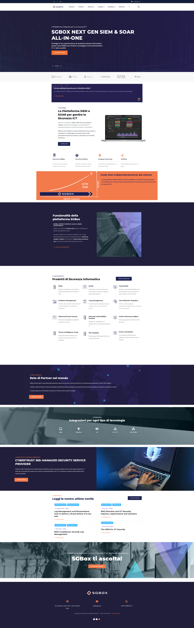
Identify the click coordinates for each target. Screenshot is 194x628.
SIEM (60, 286)
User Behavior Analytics (128, 300)
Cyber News (116, 504)
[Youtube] (60, 1)
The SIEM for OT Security (113, 529)
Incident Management (67, 300)
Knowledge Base (73, 504)
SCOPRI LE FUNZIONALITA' (62, 247)
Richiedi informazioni (97, 566)
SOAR (91, 286)
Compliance (111, 7)
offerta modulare (123, 278)
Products (80, 7)
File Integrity (94, 333)
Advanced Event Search (67, 316)
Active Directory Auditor (128, 316)
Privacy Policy (116, 613)
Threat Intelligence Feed (68, 332)
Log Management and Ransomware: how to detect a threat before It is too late (72, 513)
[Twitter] (97, 619)
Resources (91, 7)
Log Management (96, 300)
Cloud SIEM (123, 286)
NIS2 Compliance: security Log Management (69, 533)
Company (71, 7)
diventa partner (36, 397)
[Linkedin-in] (94, 619)
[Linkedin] (54, 1)
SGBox (67, 508)
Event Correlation (126, 332)
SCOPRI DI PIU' (60, 96)
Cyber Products (60, 504)
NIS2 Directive (106, 504)
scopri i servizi (21, 479)
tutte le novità (134, 498)
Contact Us (122, 7)
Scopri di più (64, 144)
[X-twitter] (57, 1)
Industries (101, 7)
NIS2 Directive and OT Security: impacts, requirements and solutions (119, 512)
